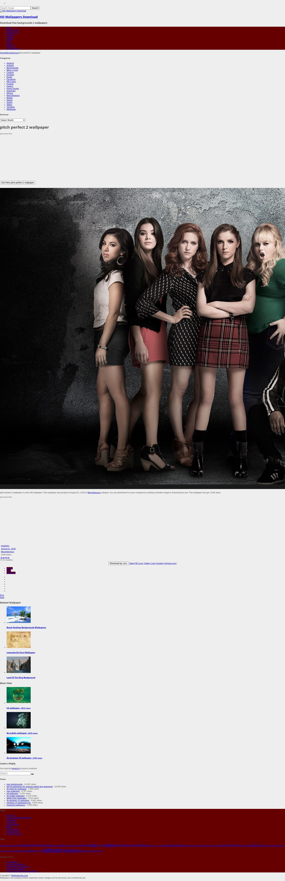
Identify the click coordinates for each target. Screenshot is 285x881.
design (100, 845)
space (17, 851)
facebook (141, 845)
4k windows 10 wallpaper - (24, 757)
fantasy (151, 846)
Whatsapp (11, 109)
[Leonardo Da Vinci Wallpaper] (19, 647)
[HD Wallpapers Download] (13, 11)
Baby (9, 28)
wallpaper (11, 573)
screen (9, 851)
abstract (3, 846)
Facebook (11, 79)
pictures (255, 845)
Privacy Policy (13, 829)
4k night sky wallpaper (17, 789)
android (10, 845)
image (162, 846)
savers (3, 851)
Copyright (11, 822)
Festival (10, 37)
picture (246, 845)
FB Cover (139, 563)
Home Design (13, 88)
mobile (186, 845)
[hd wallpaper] (19, 703)
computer (82, 845)
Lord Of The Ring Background (21, 677)
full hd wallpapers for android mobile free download (30, 786)
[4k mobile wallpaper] (19, 728)
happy (156, 846)
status (32, 850)
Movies (10, 44)
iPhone (10, 93)
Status (9, 105)
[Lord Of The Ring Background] (19, 672)
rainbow (280, 846)
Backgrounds (12, 30)
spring (24, 850)
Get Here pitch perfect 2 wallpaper (17, 182)
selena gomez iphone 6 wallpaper (22, 871)
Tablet (132, 563)
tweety (39, 851)
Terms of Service (14, 834)
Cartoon (10, 72)
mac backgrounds (15, 784)
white (84, 850)
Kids (9, 42)
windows (92, 851)
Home (2, 53)
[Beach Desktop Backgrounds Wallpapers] (19, 622)
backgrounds (45, 845)
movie (200, 845)
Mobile (10, 98)
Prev (2, 595)
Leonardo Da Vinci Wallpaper (21, 652)
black (63, 845)
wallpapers (72, 850)
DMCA (10, 827)
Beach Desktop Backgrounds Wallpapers (26, 627)
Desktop (10, 35)
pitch (9, 570)
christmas (71, 845)
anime (17, 846)
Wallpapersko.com (19, 875)
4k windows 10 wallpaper (18, 800)
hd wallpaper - (19, 708)
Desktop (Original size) (166, 563)
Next (2, 597)
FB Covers (11, 82)
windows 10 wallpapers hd (19, 803)
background (28, 845)
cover (92, 845)
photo (231, 845)
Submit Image (13, 48)
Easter (9, 77)
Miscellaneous (11, 53)
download (122, 845)
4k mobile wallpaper (16, 796)
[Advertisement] (99, 158)
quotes (273, 845)
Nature (10, 100)
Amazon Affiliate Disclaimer (19, 818)
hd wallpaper (12, 793)
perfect (10, 568)
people (217, 846)
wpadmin (5, 546)
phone (224, 845)
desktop (110, 845)
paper (212, 846)
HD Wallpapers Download (19, 17)
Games (10, 39)
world (99, 851)
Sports (9, 102)
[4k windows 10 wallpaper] (19, 753)
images (169, 845)
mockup (193, 846)
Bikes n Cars (12, 32)
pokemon (265, 845)
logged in (16, 768)
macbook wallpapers (16, 805)
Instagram (11, 91)
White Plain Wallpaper (17, 798)
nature (206, 845)
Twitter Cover (150, 563)
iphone (178, 845)
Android (10, 65)
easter (131, 845)
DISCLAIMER (13, 825)
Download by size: (118, 563)
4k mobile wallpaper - (22, 733)
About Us (11, 815)
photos (239, 845)
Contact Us (11, 820)
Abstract (10, 63)
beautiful (57, 846)
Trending (11, 46)
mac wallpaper (13, 791)
